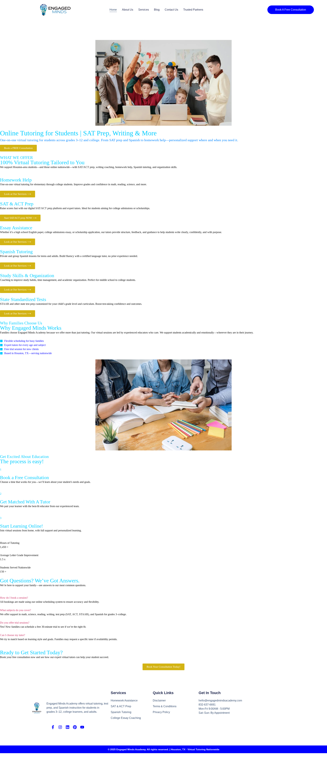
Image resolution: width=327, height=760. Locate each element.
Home (113, 9)
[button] (163, 598)
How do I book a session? (14, 597)
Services (143, 9)
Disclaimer (159, 700)
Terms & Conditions (164, 706)
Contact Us (171, 9)
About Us (127, 9)
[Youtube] (82, 727)
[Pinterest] (75, 727)
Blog (157, 9)
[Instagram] (60, 727)
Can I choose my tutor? (12, 635)
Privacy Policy (161, 712)
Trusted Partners (193, 9)
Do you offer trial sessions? (14, 622)
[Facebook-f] (53, 727)
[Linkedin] (67, 727)
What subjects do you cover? (15, 610)
